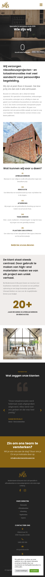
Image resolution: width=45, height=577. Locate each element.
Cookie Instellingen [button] (21, 571)
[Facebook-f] (20, 490)
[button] (41, 4)
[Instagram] (25, 490)
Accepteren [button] (34, 571)
